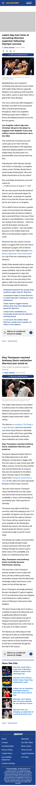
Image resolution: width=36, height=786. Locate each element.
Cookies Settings (8, 763)
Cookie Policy (7, 753)
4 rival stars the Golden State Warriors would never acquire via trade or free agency (17, 322)
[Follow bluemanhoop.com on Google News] (30, 332)
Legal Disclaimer (27, 753)
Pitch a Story (26, 746)
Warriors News (12, 341)
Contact (5, 742)
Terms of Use (26, 750)
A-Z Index (25, 757)
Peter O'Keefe (9, 47)
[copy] (14, 51)
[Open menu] (3, 3)
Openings (25, 739)
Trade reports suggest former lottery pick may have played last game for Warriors (17, 306)
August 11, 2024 (25, 186)
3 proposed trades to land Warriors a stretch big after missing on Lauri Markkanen (18, 298)
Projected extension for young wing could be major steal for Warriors (18, 291)
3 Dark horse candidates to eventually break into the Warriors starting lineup (17, 314)
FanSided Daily (7, 746)
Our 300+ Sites (27, 742)
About (4, 739)
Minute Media (13, 768)
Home (4, 341)
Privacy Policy (7, 750)
